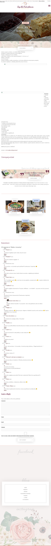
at (4, 251)
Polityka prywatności (40, 539)
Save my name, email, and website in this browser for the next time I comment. (17, 435)
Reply (5, 254)
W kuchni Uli (9, 270)
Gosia (7, 336)
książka (25, 495)
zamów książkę (33, 178)
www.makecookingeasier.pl (11, 150)
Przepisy (25, 489)
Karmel (8, 249)
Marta (7, 379)
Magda (7, 307)
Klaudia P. (8, 256)
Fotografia (25, 499)
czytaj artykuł (14, 212)
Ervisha (8, 350)
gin (7, 343)
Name (2, 417)
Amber (7, 364)
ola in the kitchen (10, 316)
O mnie (26, 539)
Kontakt (31, 539)
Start (25, 487)
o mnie (25, 497)
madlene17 (8, 285)
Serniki (25, 491)
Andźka (8, 322)
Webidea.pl (28, 541)
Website (3, 427)
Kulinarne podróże (25, 493)
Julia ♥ (7, 329)
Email (2, 422)
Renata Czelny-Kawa (13, 300)
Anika (7, 372)
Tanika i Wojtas (9, 386)
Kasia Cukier (9, 277)
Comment (3, 401)
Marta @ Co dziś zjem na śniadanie (14, 357)
